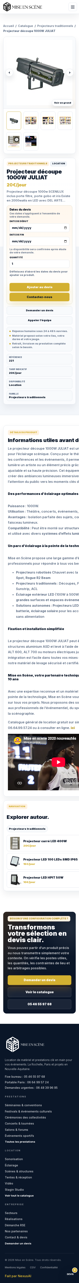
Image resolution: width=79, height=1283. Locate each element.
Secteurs (11, 1213)
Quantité (16, 257)
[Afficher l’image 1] (13, 120)
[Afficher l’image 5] (13, 141)
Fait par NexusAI (18, 1276)
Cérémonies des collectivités (25, 1117)
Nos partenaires (16, 1231)
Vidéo (9, 1183)
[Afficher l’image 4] (65, 120)
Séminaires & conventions (23, 1105)
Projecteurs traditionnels (55, 26)
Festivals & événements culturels (28, 1111)
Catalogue (25, 26)
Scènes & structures (19, 1171)
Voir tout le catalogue (19, 1195)
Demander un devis (39, 310)
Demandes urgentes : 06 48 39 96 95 (31, 1087)
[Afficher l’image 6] (30, 141)
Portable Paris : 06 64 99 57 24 (27, 1082)
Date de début (19, 221)
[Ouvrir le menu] (72, 7)
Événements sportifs (19, 1135)
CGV (33, 1267)
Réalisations (13, 1219)
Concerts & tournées (19, 1123)
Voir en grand (62, 102)
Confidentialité (49, 1267)
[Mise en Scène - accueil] (22, 6)
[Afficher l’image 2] (30, 120)
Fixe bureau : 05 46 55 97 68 (25, 1076)
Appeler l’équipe (39, 320)
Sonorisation (14, 1159)
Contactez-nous (39, 297)
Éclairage (11, 1165)
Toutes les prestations (20, 1141)
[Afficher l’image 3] (48, 120)
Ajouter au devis (39, 287)
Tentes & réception (18, 1177)
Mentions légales (15, 1267)
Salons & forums (16, 1129)
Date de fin (17, 235)
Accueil (8, 26)
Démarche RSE (15, 1225)
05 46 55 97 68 (40, 1004)
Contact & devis (16, 1237)
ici (73, 728)
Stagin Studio (14, 1189)
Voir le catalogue (40, 992)
